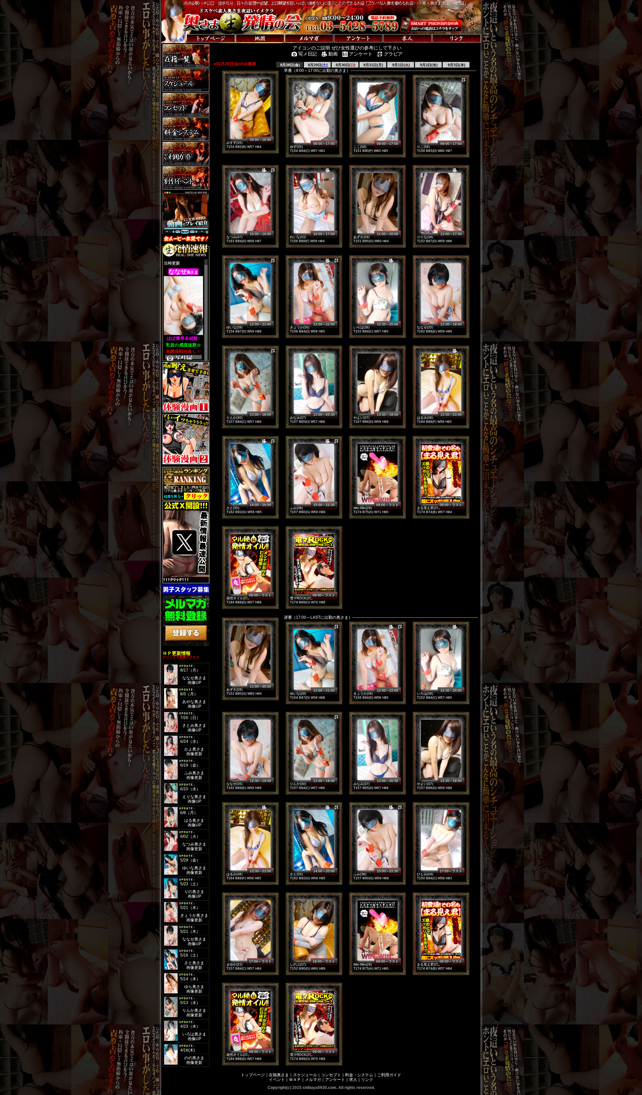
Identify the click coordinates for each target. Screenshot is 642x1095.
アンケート (335, 1079)
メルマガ (313, 1079)
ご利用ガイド (389, 1075)
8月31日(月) (372, 65)
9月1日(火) (400, 65)
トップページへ (182, 31)
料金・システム (359, 1075)
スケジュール (305, 1075)
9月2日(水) (428, 65)
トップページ (253, 1075)
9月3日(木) (456, 65)
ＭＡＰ (295, 1079)
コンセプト (331, 1075)
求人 (353, 1079)
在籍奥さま (279, 1075)
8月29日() (317, 65)
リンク (367, 1079)
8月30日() (345, 65)
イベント (277, 1079)
